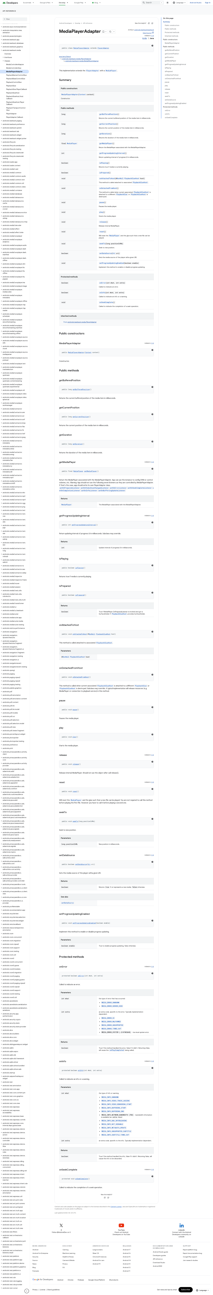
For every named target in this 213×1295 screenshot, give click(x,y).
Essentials (27, 3)
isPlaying (103, 163)
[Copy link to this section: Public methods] (81, 370)
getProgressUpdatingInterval (112, 153)
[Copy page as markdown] (110, 32)
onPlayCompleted (117, 1050)
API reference (9, 11)
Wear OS (96, 1253)
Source (35, 1260)
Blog (96, 3)
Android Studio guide (160, 1252)
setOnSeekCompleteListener (140, 488)
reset (101, 232)
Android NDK (157, 1266)
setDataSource (105, 253)
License (42, 1290)
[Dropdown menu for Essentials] (34, 2)
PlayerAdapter (103, 48)
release (102, 222)
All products (113, 1280)
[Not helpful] (152, 23)
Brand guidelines (53, 1290)
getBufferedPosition (108, 114)
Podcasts (36, 1271)
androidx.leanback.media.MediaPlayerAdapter (82, 61)
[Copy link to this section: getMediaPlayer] (78, 462)
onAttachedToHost (107, 178)
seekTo (102, 244)
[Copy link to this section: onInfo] (68, 1061)
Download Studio (159, 1263)
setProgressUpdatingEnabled (111, 263)
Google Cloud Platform (96, 1280)
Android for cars (98, 1260)
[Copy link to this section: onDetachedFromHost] (85, 668)
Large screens (98, 1250)
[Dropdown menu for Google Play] (86, 2)
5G (64, 1267)
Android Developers (65, 23)
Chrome (70, 1280)
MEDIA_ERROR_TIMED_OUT (111, 1029)
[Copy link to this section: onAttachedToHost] (81, 625)
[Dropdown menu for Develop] (68, 2)
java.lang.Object (65, 57)
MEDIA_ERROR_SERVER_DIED (112, 1006)
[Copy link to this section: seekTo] (69, 812)
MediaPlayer (111, 71)
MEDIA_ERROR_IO (108, 1018)
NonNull (120, 178)
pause (101, 202)
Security (35, 1257)
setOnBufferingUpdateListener (111, 491)
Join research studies (190, 1260)
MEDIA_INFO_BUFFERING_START (114, 1108)
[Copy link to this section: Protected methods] (86, 957)
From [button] (80, 322)
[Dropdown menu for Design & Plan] (53, 2)
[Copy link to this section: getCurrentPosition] (81, 408)
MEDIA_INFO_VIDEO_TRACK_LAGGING (116, 1101)
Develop (62, 3)
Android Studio (196, 3)
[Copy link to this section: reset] (67, 782)
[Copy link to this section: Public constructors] (86, 333)
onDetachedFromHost (108, 188)
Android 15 (126, 1257)
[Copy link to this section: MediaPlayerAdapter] (83, 343)
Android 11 (126, 1271)
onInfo (102, 293)
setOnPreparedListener (70, 488)
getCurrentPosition (107, 124)
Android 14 (127, 1260)
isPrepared (104, 173)
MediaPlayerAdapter (81, 48)
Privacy (65, 1264)
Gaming (65, 1250)
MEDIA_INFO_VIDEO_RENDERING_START (117, 1104)
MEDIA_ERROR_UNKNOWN (110, 1002)
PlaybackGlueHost (131, 178)
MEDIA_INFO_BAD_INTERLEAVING (114, 1121)
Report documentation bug (192, 1253)
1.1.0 (152, 36)
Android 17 (126, 1250)
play (101, 212)
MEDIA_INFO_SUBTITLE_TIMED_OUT (115, 1135)
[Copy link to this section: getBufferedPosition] (82, 380)
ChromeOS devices (99, 1257)
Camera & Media (68, 1260)
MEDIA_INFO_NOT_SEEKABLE (112, 1124)
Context (82, 94)
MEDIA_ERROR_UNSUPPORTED (112, 1025)
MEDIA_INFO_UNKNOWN (110, 1097)
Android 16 (127, 1253)
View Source (147, 33)
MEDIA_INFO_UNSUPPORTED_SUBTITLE (116, 1131)
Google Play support (190, 1257)
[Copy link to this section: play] (65, 728)
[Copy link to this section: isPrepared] (73, 586)
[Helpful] (149, 23)
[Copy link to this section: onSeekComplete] (79, 1170)
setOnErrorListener (118, 488)
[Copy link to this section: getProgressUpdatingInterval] (91, 516)
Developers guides (159, 1255)
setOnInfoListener (89, 491)
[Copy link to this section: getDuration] (74, 435)
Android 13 (126, 1264)
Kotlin (144, 38)
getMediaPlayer (105, 143)
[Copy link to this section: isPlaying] (70, 559)
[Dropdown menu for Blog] (101, 2)
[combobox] (153, 3)
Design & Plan (45, 3)
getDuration (104, 134)
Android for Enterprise (40, 1253)
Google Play (78, 3)
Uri (113, 253)
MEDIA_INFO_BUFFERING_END (113, 1111)
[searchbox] (15, 19)
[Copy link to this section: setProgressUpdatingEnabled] (92, 914)
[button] (14, 27)
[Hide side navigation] (27, 1291)
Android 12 (126, 1267)
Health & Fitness (68, 1257)
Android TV (97, 1264)
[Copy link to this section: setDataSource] (77, 855)
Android (35, 1250)
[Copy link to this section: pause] (67, 700)
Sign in (207, 3)
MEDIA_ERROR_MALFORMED (111, 1022)
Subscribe (185, 1290)
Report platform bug (190, 1250)
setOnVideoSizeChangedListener (95, 488)
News (34, 1264)
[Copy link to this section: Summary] (73, 80)
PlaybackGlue (121, 194)
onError (102, 283)
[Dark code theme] (152, 45)
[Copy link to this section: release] (69, 755)
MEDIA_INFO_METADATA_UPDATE (114, 1128)
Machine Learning (69, 1253)
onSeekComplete (106, 302)
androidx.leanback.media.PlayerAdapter (76, 59)
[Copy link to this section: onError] (69, 967)
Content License (116, 1207)
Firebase (81, 1280)
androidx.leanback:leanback (144, 30)
